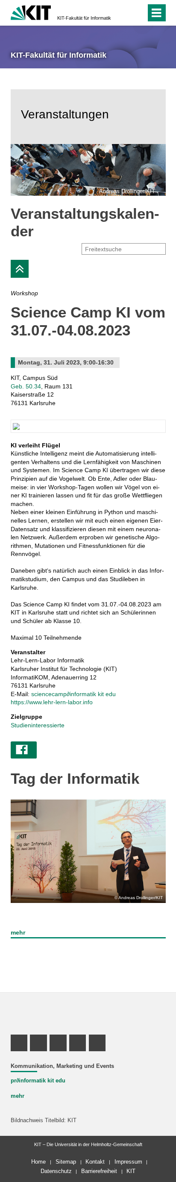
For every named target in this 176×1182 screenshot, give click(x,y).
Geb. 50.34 (26, 386)
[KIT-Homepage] (31, 11)
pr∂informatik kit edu (38, 1081)
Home (38, 1161)
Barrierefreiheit (99, 1171)
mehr (18, 932)
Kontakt (95, 1161)
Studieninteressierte (38, 725)
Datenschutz (56, 1171)
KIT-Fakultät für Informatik (84, 18)
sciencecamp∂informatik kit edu (73, 694)
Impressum (128, 1161)
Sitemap (66, 1161)
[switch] (124, 13)
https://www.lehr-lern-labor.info (52, 702)
